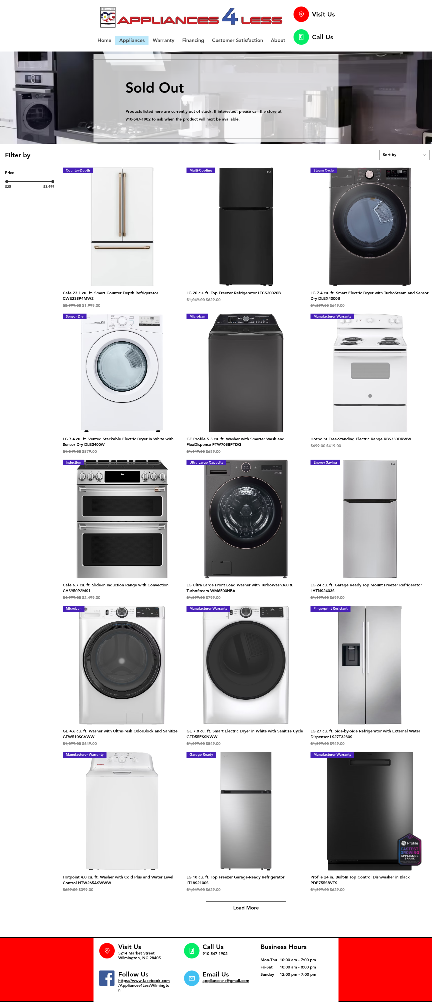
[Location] (301, 14)
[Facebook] (106, 978)
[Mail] (192, 978)
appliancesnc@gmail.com (225, 980)
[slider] (7, 182)
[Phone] (301, 37)
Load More (246, 908)
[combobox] (405, 155)
